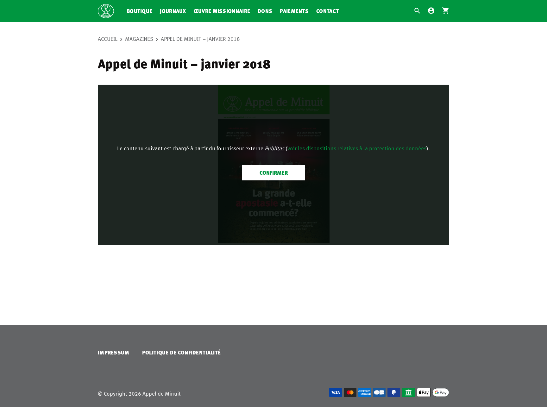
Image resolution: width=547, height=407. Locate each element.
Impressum (113, 352)
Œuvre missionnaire (222, 11)
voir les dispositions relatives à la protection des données (356, 148)
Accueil (107, 38)
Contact (327, 11)
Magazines (139, 38)
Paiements (294, 11)
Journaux (173, 11)
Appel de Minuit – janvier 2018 (200, 38)
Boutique (139, 11)
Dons (265, 11)
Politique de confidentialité (181, 352)
